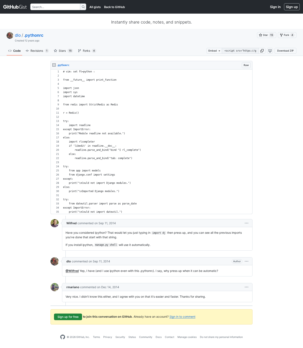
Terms (96, 337)
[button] (261, 51)
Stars (65, 50)
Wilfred (71, 223)
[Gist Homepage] (15, 6)
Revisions (39, 50)
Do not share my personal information (221, 337)
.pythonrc (33, 35)
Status (132, 337)
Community (145, 337)
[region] (151, 142)
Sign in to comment (182, 316)
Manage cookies (187, 337)
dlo (18, 35)
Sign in (275, 7)
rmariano (72, 287)
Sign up (292, 7)
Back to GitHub (114, 7)
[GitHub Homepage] (62, 337)
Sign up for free (68, 317)
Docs (159, 337)
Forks (89, 50)
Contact (169, 337)
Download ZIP (285, 50)
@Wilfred (72, 271)
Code (17, 50)
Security (120, 337)
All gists (95, 7)
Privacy (107, 337)
